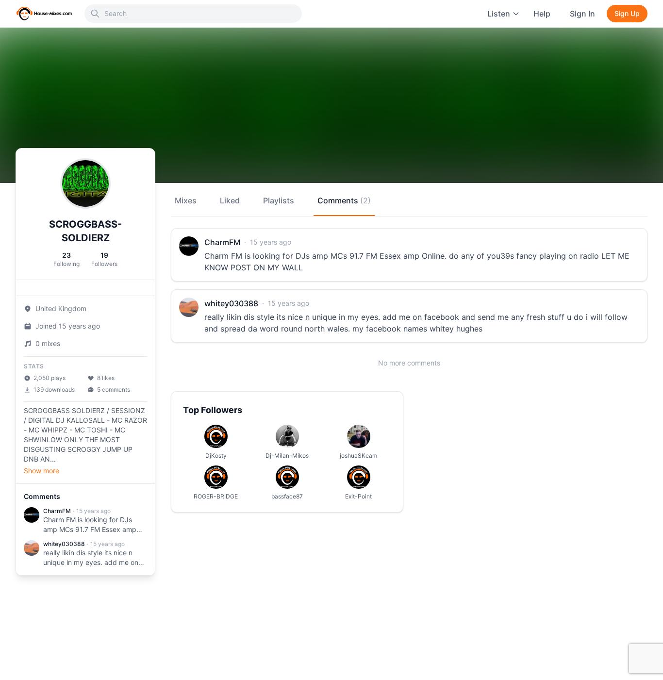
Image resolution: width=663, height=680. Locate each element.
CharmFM (57, 510)
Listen (498, 13)
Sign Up (627, 13)
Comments (344, 200)
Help (541, 13)
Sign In (582, 13)
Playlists (278, 200)
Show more (41, 470)
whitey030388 (64, 543)
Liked (230, 200)
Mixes (186, 200)
